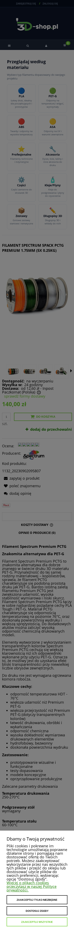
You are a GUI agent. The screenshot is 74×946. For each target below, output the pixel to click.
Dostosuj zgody (37, 911)
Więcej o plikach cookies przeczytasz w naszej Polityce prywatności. (32, 886)
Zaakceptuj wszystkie (37, 922)
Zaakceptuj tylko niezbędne (37, 900)
